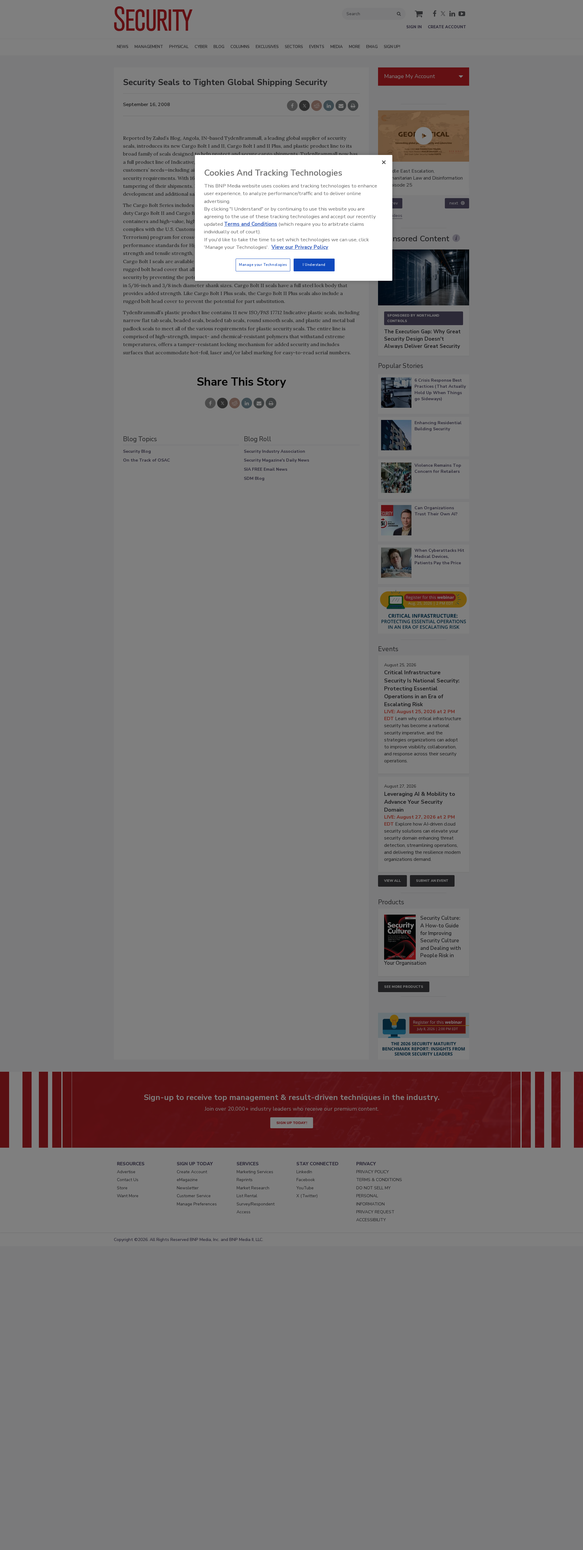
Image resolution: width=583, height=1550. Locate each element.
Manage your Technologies (263, 264)
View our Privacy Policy (299, 247)
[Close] (383, 162)
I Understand (314, 264)
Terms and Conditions (250, 224)
